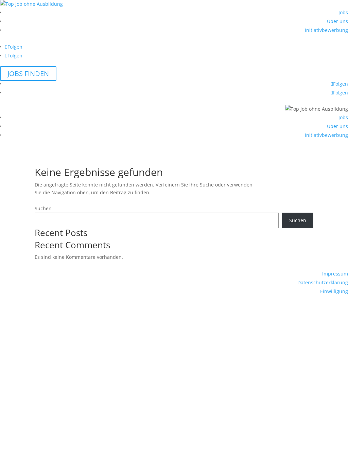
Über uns (337, 21)
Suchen (43, 208)
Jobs (343, 12)
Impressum (335, 273)
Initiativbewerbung (326, 30)
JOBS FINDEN (28, 73)
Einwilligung (334, 291)
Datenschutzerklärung (322, 282)
